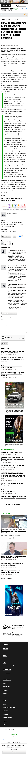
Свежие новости (7, 449)
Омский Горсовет (12, 222)
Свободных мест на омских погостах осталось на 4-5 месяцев (11, 366)
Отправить (4, 343)
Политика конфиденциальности (13, 742)
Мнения (5, 693)
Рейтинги (5, 697)
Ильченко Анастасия (12, 213)
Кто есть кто (6, 686)
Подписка (5, 721)
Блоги (4, 700)
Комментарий (4, 325)
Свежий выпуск (7, 679)
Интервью (5, 690)
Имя (2, 319)
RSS (4, 724)
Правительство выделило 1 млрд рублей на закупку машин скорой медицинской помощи (13, 497)
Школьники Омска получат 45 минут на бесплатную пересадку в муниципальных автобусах (12, 359)
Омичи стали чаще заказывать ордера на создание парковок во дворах (12, 352)
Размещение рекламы (9, 707)
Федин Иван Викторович (8, 231)
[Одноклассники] (21, 236)
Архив (4, 704)
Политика (6, 513)
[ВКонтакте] (20, 236)
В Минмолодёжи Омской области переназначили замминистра (11, 571)
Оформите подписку (18, 625)
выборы (3, 222)
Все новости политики (6, 578)
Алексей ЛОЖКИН (14, 224)
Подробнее (12, 747)
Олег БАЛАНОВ (10, 226)
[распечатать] (14, 237)
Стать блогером (7, 717)
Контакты (5, 714)
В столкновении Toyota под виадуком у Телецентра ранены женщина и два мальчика (14, 484)
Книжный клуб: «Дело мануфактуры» (11, 452)
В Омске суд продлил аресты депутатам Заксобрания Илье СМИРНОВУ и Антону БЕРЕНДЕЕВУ (12, 374)
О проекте (5, 710)
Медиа (4, 683)
